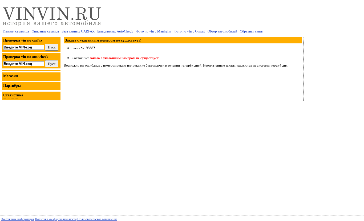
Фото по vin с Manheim (153, 31)
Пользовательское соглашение (97, 219)
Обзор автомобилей (222, 31)
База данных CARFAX (78, 31)
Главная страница (16, 31)
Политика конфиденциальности (55, 219)
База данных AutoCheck (115, 31)
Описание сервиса (45, 31)
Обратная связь (251, 31)
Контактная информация (17, 219)
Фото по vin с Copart (189, 31)
